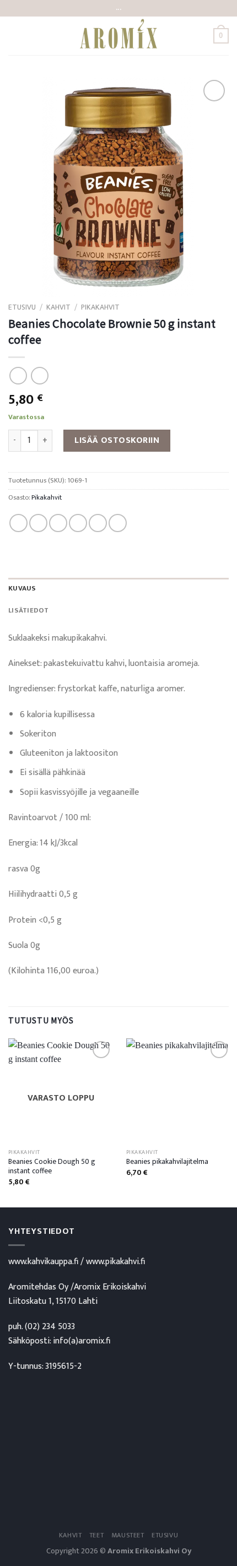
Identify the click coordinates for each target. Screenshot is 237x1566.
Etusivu (22, 307)
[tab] (118, 589)
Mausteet (127, 1535)
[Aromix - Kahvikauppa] (118, 36)
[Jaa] (18, 523)
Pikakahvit (100, 307)
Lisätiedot (28, 610)
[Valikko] (14, 35)
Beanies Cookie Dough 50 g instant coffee (51, 1167)
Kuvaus (22, 588)
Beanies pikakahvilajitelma (167, 1162)
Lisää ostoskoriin (116, 440)
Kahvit (58, 307)
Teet (96, 1535)
